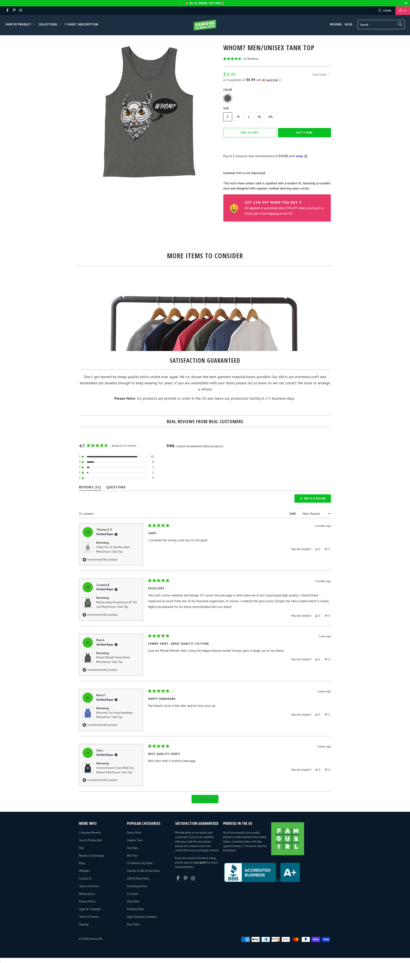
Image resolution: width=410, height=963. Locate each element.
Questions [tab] (116, 488)
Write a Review (317, 499)
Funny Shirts (134, 832)
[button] (277, 58)
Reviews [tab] (90, 488)
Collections (47, 24)
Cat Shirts (132, 894)
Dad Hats (132, 848)
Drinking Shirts (135, 909)
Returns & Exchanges (91, 855)
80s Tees (132, 855)
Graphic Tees (135, 840)
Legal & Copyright (90, 909)
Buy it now (304, 132)
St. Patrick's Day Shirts (140, 863)
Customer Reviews (90, 832)
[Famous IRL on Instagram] (20, 10)
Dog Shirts (133, 901)
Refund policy (87, 894)
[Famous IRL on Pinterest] (14, 10)
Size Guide (319, 74)
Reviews (336, 24)
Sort (293, 514)
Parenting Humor (137, 886)
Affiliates (84, 871)
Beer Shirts (133, 924)
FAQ (81, 848)
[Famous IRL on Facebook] (7, 10)
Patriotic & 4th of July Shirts (143, 871)
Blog (348, 24)
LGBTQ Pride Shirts (138, 878)
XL (259, 117)
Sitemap (84, 924)
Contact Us (85, 878)
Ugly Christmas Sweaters (142, 917)
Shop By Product (18, 24)
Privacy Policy (87, 901)
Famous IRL (95, 939)
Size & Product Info (90, 840)
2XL (270, 117)
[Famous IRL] (205, 25)
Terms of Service (89, 886)
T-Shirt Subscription (81, 24)
